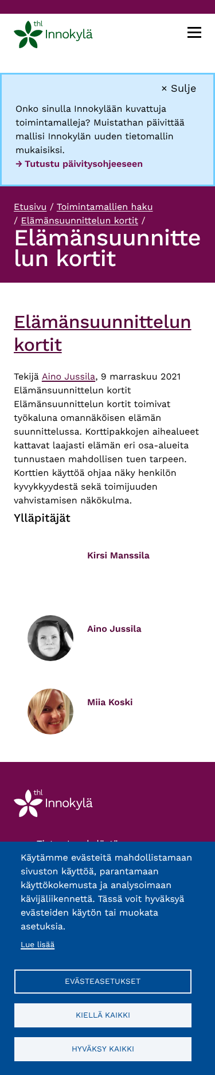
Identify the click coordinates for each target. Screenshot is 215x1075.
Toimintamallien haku (105, 206)
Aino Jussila (68, 376)
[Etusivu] (53, 36)
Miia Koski (110, 702)
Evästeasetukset (102, 981)
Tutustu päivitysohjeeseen (84, 163)
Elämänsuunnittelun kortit (79, 220)
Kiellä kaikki (103, 1014)
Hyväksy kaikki (103, 1048)
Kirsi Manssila (118, 555)
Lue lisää (37, 944)
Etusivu (30, 206)
